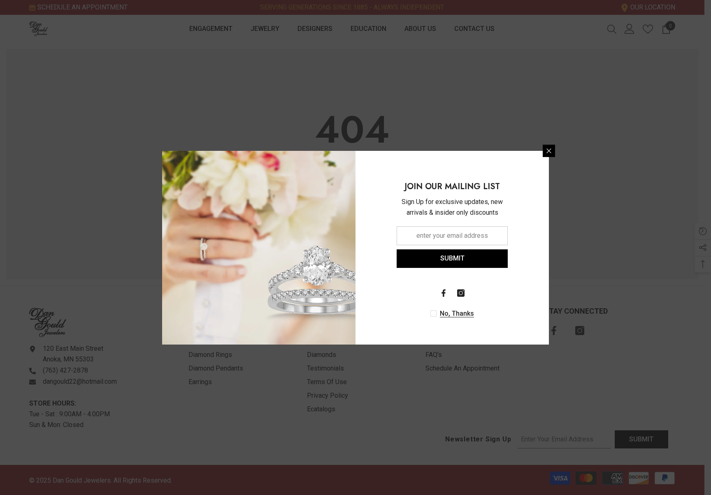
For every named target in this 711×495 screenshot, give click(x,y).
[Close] (549, 151)
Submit (452, 258)
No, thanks (457, 313)
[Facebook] (443, 293)
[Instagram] (460, 293)
